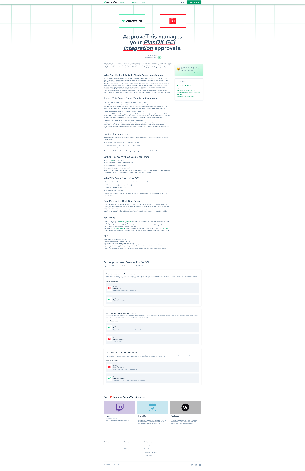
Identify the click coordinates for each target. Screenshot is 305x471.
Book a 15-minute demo (118, 228)
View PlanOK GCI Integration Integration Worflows (188, 93)
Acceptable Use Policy (150, 452)
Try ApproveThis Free (194, 2)
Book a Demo (180, 88)
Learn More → (197, 73)
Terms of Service (148, 446)
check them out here (125, 221)
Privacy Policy (148, 455)
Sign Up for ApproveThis (184, 85)
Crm (159, 57)
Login (182, 2)
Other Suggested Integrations (185, 96)
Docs (125, 446)
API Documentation (129, 449)
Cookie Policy (147, 449)
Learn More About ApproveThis (186, 90)
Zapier (112, 160)
